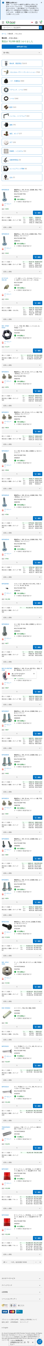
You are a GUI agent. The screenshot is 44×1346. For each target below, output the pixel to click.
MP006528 (5, 190)
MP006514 (5, 798)
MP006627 (5, 451)
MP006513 (5, 372)
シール (12, 98)
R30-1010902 (6, 1008)
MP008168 (5, 584)
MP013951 (5, 1169)
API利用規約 (14, 1322)
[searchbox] (20, 27)
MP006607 (5, 711)
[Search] (40, 27)
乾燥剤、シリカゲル (16, 151)
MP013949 (5, 1215)
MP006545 (5, 495)
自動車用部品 (14, 160)
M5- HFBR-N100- (5, 326)
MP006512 (5, 412)
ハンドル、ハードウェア (18, 116)
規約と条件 (5, 1322)
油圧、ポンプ (14, 133)
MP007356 (5, 922)
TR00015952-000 (6, 1128)
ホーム (4, 34)
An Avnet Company (8, 1333)
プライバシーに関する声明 (10, 1319)
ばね (11, 177)
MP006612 (5, 880)
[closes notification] (41, 2)
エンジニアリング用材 (17, 168)
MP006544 (5, 539)
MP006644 (5, 624)
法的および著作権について (28, 1319)
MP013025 (5, 1046)
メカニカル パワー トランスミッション (23, 72)
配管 (11, 107)
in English (5, 1327)
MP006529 (5, 234)
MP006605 (5, 755)
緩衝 (11, 125)
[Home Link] (14, 22)
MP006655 (5, 839)
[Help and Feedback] (39, 1341)
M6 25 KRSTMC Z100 (7, 669)
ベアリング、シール (16, 90)
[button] (3, 22)
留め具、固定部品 (15, 63)
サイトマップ (24, 1322)
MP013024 (5, 1087)
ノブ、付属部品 (15, 81)
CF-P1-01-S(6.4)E (5, 279)
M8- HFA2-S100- (5, 963)
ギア (11, 142)
